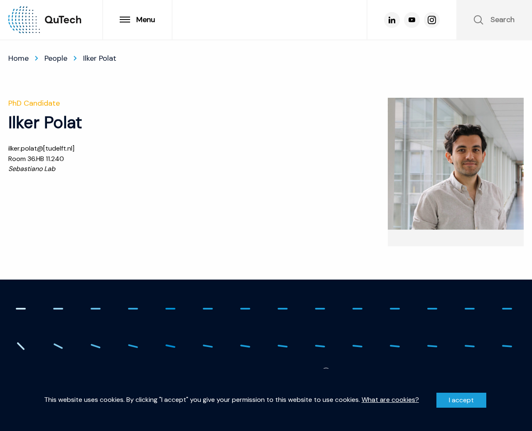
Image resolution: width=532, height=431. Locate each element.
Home (18, 58)
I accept (461, 400)
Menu (145, 20)
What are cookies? (390, 400)
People (55, 58)
